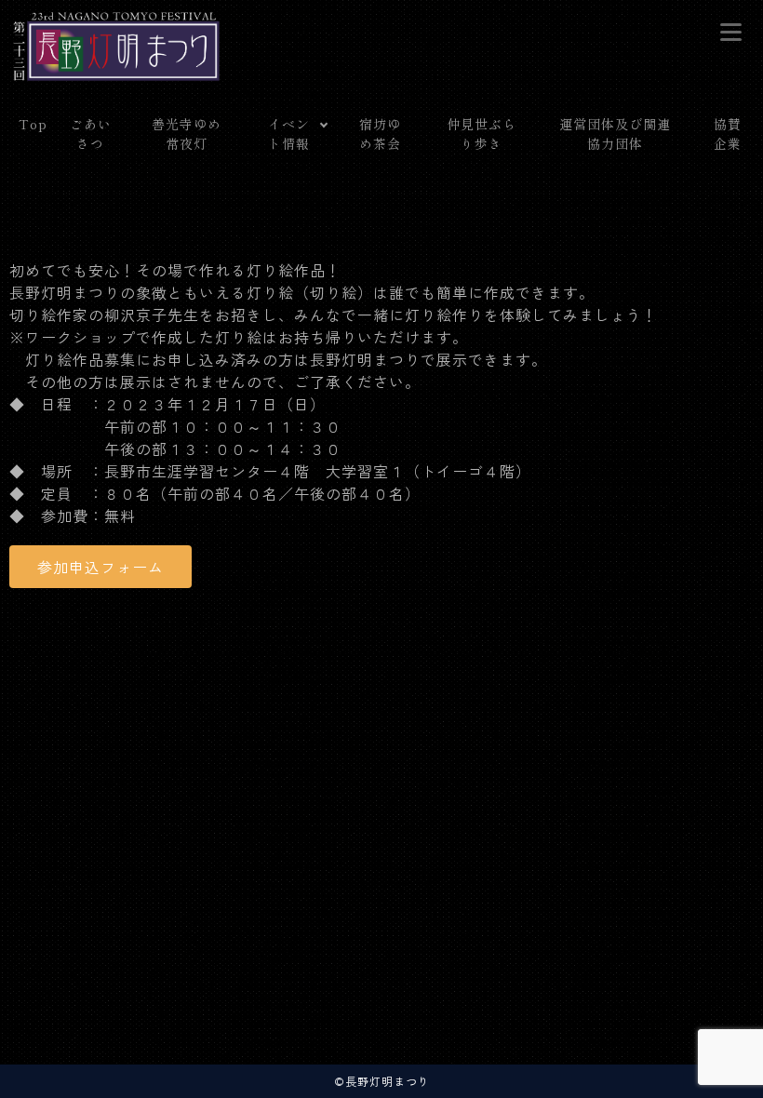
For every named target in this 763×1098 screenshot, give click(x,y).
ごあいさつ (91, 133)
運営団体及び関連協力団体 (615, 133)
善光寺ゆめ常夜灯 (186, 133)
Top (33, 123)
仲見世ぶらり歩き (481, 133)
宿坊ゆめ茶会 (380, 133)
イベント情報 (289, 133)
